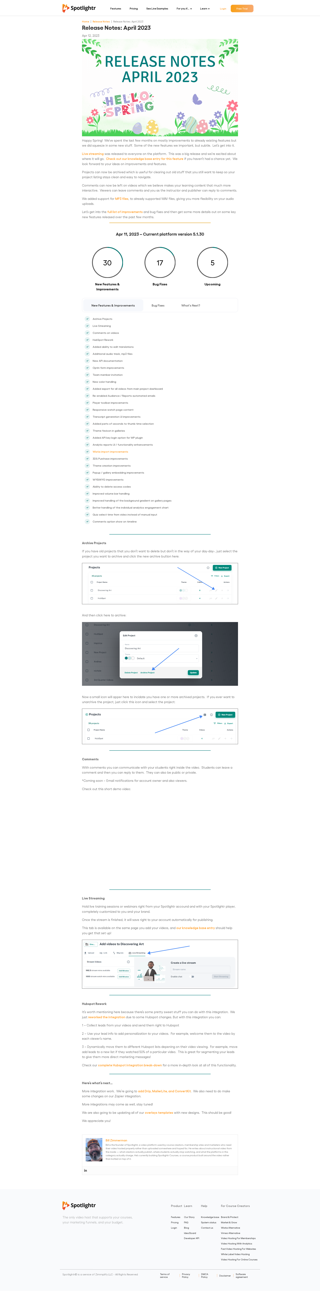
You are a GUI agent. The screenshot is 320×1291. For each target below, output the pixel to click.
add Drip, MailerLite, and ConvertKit (164, 1091)
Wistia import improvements (110, 451)
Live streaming (93, 153)
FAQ (186, 1222)
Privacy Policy (186, 1275)
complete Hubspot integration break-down (130, 1065)
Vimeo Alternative (230, 1233)
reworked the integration (106, 1017)
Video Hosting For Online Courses (239, 1259)
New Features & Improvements (113, 305)
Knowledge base (210, 1217)
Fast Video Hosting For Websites (238, 1248)
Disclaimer (225, 1275)
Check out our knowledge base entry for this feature (144, 158)
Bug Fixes (158, 305)
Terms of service (165, 1275)
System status (208, 1222)
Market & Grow (229, 1222)
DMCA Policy (204, 1275)
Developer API (191, 1238)
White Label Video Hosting (235, 1254)
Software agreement (242, 1275)
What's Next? (190, 305)
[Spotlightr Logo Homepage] (79, 11)
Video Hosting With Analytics (236, 1243)
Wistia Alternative (230, 1227)
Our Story (189, 1217)
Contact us (207, 1227)
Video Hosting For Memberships (238, 1238)
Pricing (134, 8)
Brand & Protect (229, 1217)
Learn (203, 8)
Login (223, 8)
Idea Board (190, 1233)
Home (85, 21)
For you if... (183, 8)
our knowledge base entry (195, 928)
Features (115, 8)
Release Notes (101, 21)
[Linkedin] (85, 1170)
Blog (186, 1227)
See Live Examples (157, 8)
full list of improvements (125, 212)
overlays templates (159, 1112)
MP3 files (121, 198)
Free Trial (242, 8)
